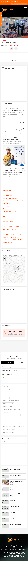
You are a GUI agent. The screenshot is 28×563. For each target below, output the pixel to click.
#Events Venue (17, 409)
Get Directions (16, 258)
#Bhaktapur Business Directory (17, 397)
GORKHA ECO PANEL (14, 356)
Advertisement (9, 68)
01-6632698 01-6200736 (11, 370)
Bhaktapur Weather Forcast (10, 439)
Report (11, 45)
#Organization (21, 426)
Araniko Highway (9, 367)
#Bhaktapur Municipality (8, 406)
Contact (20, 362)
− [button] (4, 260)
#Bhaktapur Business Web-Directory (11, 400)
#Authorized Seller (7, 395)
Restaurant (12, 520)
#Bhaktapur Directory (8, 403)
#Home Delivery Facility (8, 412)
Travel (11, 508)
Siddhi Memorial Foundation (16, 475)
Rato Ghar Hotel (13, 500)
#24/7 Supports (6, 389)
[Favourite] (11, 48)
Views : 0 (16, 45)
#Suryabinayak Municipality (9, 432)
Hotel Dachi (12, 512)
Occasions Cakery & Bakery (16, 524)
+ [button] (4, 258)
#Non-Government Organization (10, 420)
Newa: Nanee (12, 518)
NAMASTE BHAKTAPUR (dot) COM (17, 553)
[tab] (14, 68)
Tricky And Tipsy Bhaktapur (16, 488)
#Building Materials (7, 409)
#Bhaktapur (16, 395)
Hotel (11, 471)
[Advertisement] (14, 85)
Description (13, 54)
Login (3, 16)
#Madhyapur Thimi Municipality (17, 418)
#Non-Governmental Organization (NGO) (12, 423)
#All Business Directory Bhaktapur (10, 392)
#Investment (6, 418)
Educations (12, 489)
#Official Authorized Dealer (9, 426)
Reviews (14, 60)
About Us (24, 15)
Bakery (11, 526)
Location (14, 57)
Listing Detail (7, 362)
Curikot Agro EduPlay (14, 506)
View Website (9, 374)
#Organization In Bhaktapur (9, 429)
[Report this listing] (16, 48)
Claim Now (11, 381)
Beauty (11, 484)
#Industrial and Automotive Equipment (11, 415)
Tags (7, 386)
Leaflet (24, 282)
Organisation (4, 40)
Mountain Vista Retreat (15, 469)
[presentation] (1, 27)
